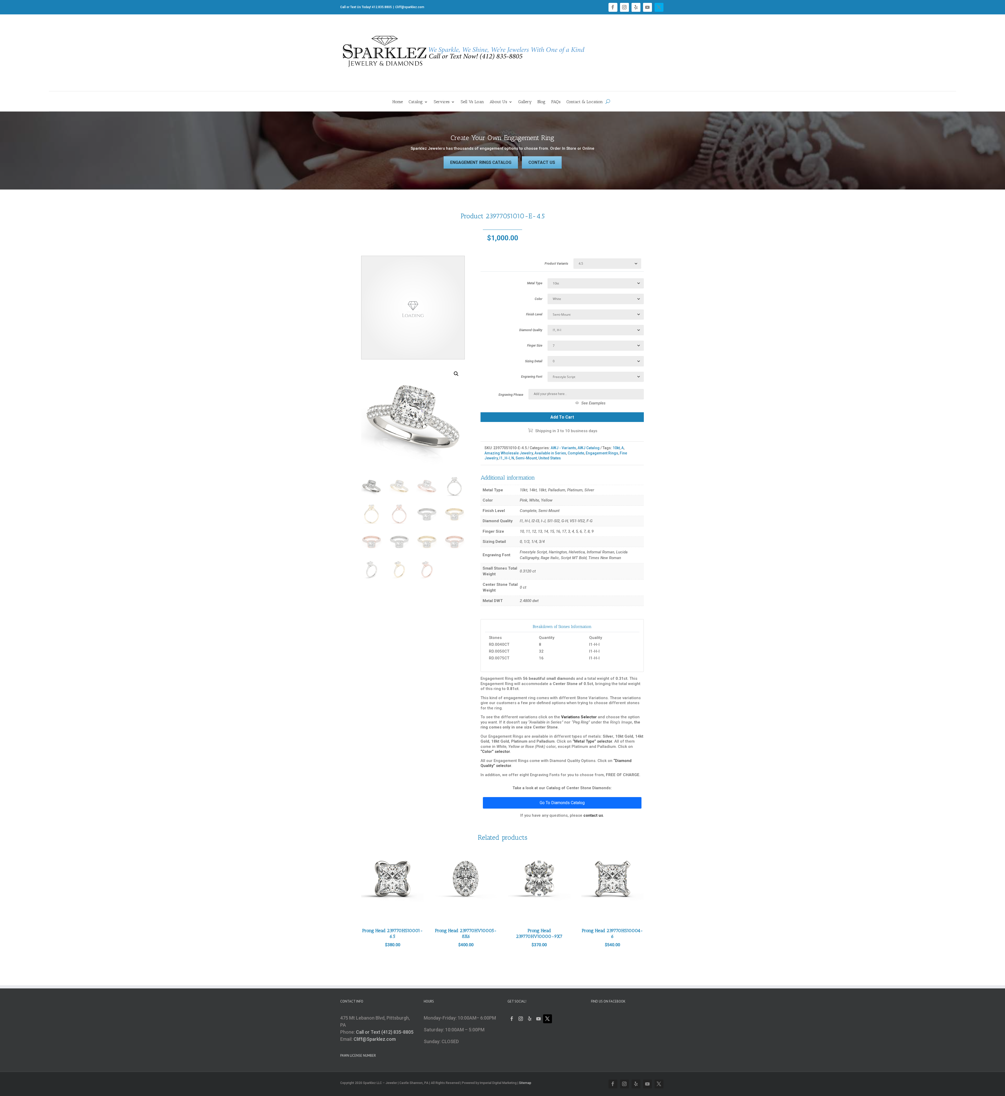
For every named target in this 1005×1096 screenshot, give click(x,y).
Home (397, 102)
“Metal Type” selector (592, 741)
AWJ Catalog (589, 448)
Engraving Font (531, 377)
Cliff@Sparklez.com (375, 1039)
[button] (456, 374)
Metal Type (534, 283)
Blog (541, 102)
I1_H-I (504, 458)
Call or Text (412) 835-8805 (385, 1032)
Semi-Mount (526, 458)
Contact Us (541, 162)
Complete (576, 453)
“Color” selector (495, 751)
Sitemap (525, 1083)
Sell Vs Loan (472, 102)
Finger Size (534, 345)
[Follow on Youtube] (647, 7)
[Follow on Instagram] (624, 7)
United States (549, 458)
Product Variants (556, 263)
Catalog (416, 102)
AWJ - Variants (563, 448)
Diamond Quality (530, 330)
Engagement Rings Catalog (480, 162)
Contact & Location (584, 102)
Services (442, 102)
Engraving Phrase (511, 395)
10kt (616, 448)
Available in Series (550, 453)
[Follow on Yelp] (636, 7)
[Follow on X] (659, 7)
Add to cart (562, 417)
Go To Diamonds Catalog (562, 802)
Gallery (525, 102)
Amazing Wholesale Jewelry (508, 453)
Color (538, 299)
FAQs (556, 102)
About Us (498, 102)
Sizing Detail (533, 361)
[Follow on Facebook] (612, 7)
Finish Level (534, 314)
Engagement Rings (602, 453)
